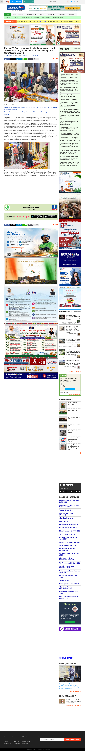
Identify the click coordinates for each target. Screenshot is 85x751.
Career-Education (26, 17)
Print (36, 59)
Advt (15, 736)
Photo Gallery (61, 14)
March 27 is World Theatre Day (73, 431)
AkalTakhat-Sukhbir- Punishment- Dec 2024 (66, 559)
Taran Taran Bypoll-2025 (67, 534)
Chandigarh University (66, 518)
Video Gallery (72, 14)
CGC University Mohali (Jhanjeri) (66, 514)
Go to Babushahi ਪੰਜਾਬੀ (16, 1)
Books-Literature (45, 17)
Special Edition (66, 658)
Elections (16, 739)
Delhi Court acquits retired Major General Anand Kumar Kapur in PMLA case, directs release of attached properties (69, 104)
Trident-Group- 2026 (66, 510)
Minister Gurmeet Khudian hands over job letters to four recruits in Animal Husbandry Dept (69, 158)
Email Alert (8, 17)
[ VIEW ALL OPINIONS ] (75, 371)
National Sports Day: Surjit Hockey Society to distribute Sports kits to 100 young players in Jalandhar (69, 164)
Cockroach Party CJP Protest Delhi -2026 (69, 501)
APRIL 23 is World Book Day (74, 424)
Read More (70, 622)
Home (7, 14)
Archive (6, 741)
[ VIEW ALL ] (78, 453)
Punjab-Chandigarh (18, 14)
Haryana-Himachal (31, 14)
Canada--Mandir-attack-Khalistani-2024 (67, 567)
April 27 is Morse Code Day (74, 417)
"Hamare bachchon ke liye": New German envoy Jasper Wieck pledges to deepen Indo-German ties (69, 145)
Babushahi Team (8, 743)
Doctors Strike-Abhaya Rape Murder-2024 (69, 597)
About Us (6, 739)
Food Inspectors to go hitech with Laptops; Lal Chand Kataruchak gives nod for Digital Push (69, 129)
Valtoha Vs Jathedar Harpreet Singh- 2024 (69, 571)
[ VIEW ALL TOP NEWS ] (74, 169)
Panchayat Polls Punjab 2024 (69, 584)
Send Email (30, 59)
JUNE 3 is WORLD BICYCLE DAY (72, 403)
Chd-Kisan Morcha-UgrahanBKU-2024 (65, 587)
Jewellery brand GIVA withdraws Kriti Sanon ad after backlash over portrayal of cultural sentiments (69, 76)
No (63, 385)
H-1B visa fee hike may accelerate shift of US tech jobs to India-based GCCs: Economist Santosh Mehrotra (70, 111)
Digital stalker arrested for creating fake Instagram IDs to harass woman (46, 21)
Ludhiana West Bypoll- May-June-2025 (68, 538)
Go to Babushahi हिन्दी (29, 1)
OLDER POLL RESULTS (74, 394)
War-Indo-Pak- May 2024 (67, 545)
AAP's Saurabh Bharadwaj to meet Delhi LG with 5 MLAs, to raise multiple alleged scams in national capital (69, 90)
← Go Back (55, 59)
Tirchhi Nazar (16, 17)
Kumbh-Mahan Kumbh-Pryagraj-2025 (67, 549)
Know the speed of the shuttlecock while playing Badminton (74, 439)
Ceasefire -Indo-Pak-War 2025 (69, 542)
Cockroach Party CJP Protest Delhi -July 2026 (69, 506)
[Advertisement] (31, 190)
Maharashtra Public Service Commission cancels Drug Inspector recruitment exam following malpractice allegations (69, 97)
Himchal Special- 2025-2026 (68, 524)
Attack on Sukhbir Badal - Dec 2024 (69, 554)
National (42, 14)
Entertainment (36, 17)
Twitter (13, 59)
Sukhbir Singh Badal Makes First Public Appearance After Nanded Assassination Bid (69, 123)
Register (79, 1)
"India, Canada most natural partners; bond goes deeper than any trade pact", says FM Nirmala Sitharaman (69, 82)
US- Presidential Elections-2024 (70, 563)
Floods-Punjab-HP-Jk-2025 (68, 528)
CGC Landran (63, 521)
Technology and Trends (57, 17)
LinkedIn (19, 59)
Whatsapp (24, 59)
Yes (63, 384)
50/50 (63, 386)
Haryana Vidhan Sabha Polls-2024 (69, 592)
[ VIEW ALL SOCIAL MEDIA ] (73, 705)
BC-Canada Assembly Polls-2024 (68, 576)
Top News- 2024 (64, 580)
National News (25, 736)
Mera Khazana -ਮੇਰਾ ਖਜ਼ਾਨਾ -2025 (70, 531)
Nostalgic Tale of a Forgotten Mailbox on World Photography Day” (73, 447)
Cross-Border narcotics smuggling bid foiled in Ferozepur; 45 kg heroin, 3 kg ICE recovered (70, 152)
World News (51, 14)
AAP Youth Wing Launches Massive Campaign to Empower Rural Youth (69, 133)
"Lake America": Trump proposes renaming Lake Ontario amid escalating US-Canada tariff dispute (70, 139)
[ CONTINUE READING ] (75, 691)
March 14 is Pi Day (73, 410)
